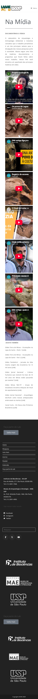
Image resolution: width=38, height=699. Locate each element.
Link (24, 350)
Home (5, 445)
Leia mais (6, 452)
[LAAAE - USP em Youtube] (19, 537)
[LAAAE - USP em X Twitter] (12, 537)
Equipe (5, 461)
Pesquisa (6, 449)
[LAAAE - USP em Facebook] (6, 537)
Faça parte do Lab (9, 469)
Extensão (6, 465)
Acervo (5, 457)
